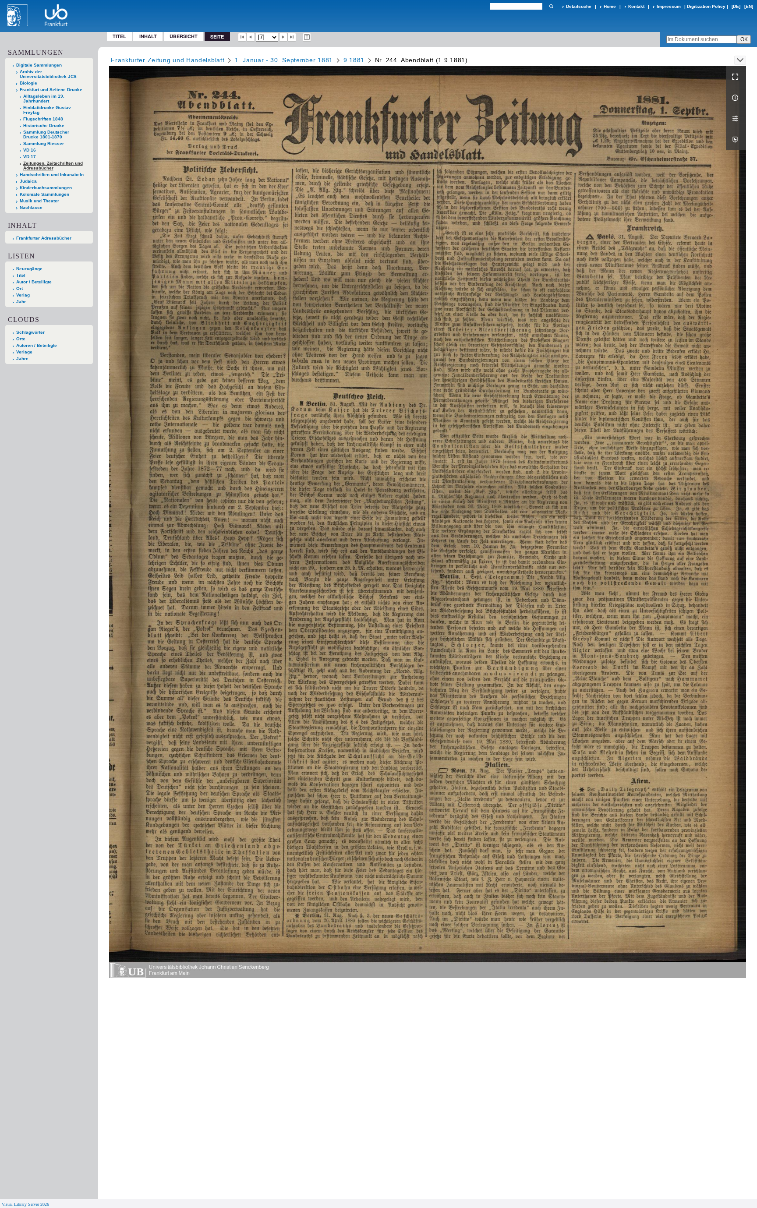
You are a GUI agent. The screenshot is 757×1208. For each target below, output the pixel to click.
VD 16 (29, 150)
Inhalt (148, 36)
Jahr (21, 301)
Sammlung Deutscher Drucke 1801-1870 (46, 134)
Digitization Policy (706, 6)
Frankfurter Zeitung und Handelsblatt (167, 60)
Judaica (28, 181)
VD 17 (29, 156)
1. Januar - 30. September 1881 (284, 60)
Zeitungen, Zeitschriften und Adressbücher (53, 165)
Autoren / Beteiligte (36, 345)
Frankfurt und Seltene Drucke (51, 89)
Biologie (28, 83)
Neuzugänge (29, 268)
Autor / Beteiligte (34, 281)
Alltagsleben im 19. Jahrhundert (43, 98)
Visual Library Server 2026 (25, 1204)
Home (610, 6)
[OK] (551, 6)
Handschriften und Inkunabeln (52, 174)
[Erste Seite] (242, 37)
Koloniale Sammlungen (44, 194)
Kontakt (636, 6)
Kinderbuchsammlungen (46, 187)
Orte (20, 338)
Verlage (24, 352)
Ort (19, 288)
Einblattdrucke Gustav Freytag (47, 110)
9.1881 (353, 60)
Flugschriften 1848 (43, 119)
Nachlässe (31, 207)
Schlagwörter (30, 332)
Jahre (22, 358)
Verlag (23, 295)
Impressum (669, 6)
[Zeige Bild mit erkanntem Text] (307, 37)
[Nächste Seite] (283, 37)
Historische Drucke (43, 125)
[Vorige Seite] (250, 37)
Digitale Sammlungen (39, 65)
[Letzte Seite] (291, 37)
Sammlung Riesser (43, 143)
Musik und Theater (39, 200)
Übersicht (184, 36)
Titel (119, 36)
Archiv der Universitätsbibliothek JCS (48, 74)
